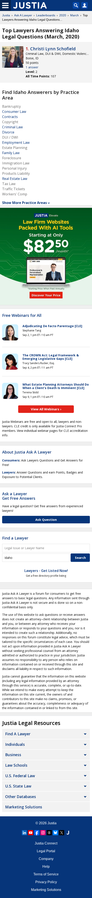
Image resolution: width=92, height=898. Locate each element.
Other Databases (20, 796)
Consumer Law (14, 111)
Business (13, 754)
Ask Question (46, 519)
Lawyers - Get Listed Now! (46, 570)
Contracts (10, 116)
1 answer (32, 67)
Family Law (10, 152)
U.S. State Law (18, 786)
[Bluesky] (55, 832)
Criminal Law (12, 127)
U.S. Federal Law (20, 775)
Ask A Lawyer (23, 15)
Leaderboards (45, 15)
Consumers (10, 460)
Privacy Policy (46, 882)
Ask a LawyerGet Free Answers (18, 496)
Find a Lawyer (15, 538)
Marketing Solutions (23, 806)
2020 (62, 15)
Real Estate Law (14, 178)
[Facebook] (36, 832)
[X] (61, 832)
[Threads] (49, 832)
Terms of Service (46, 874)
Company (46, 859)
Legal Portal (46, 851)
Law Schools (16, 765)
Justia (6, 15)
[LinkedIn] (24, 832)
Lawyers (8, 472)
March (74, 15)
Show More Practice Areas (24, 202)
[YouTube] (30, 832)
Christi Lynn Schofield (53, 49)
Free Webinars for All (22, 315)
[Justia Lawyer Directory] (67, 832)
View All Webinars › (46, 409)
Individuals (15, 744)
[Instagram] (43, 832)
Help (46, 866)
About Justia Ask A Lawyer (26, 452)
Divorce (8, 132)
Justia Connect (46, 843)
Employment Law (16, 142)
